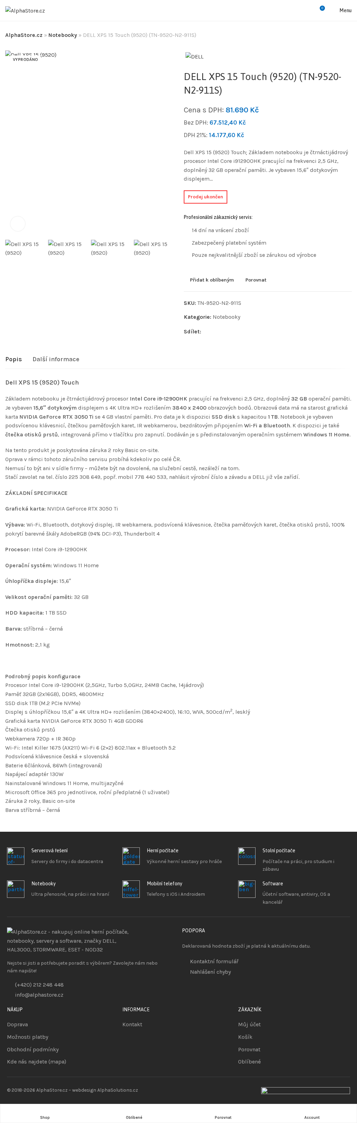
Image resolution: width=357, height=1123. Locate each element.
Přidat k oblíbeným (212, 280)
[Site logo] (25, 10)
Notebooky (62, 35)
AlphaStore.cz (24, 35)
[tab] (13, 359)
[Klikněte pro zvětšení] (17, 223)
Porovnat (255, 280)
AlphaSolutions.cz (117, 1090)
